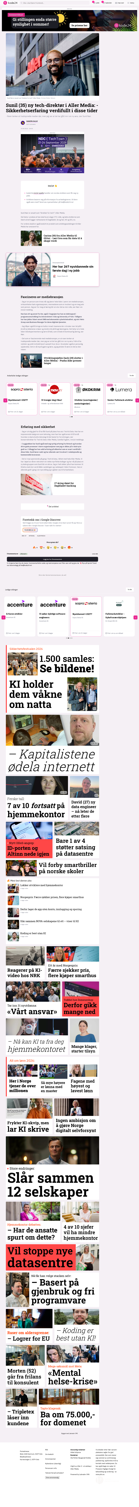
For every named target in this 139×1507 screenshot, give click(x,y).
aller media (41, 536)
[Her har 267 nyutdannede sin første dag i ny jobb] (28, 269)
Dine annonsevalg (52, 1478)
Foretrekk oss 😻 (30, 530)
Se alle (132, 375)
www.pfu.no (100, 1474)
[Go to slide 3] (70, 638)
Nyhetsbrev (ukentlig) (53, 1464)
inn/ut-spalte (39, 193)
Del (54, 506)
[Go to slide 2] (72, 416)
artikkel (32, 536)
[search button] (21, 2)
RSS (46, 1450)
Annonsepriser (50, 1459)
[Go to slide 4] (71, 638)
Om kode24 (49, 1454)
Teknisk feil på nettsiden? (54, 1473)
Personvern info (51, 1468)
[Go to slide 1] (70, 416)
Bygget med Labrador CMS (69, 1433)
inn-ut (24, 536)
